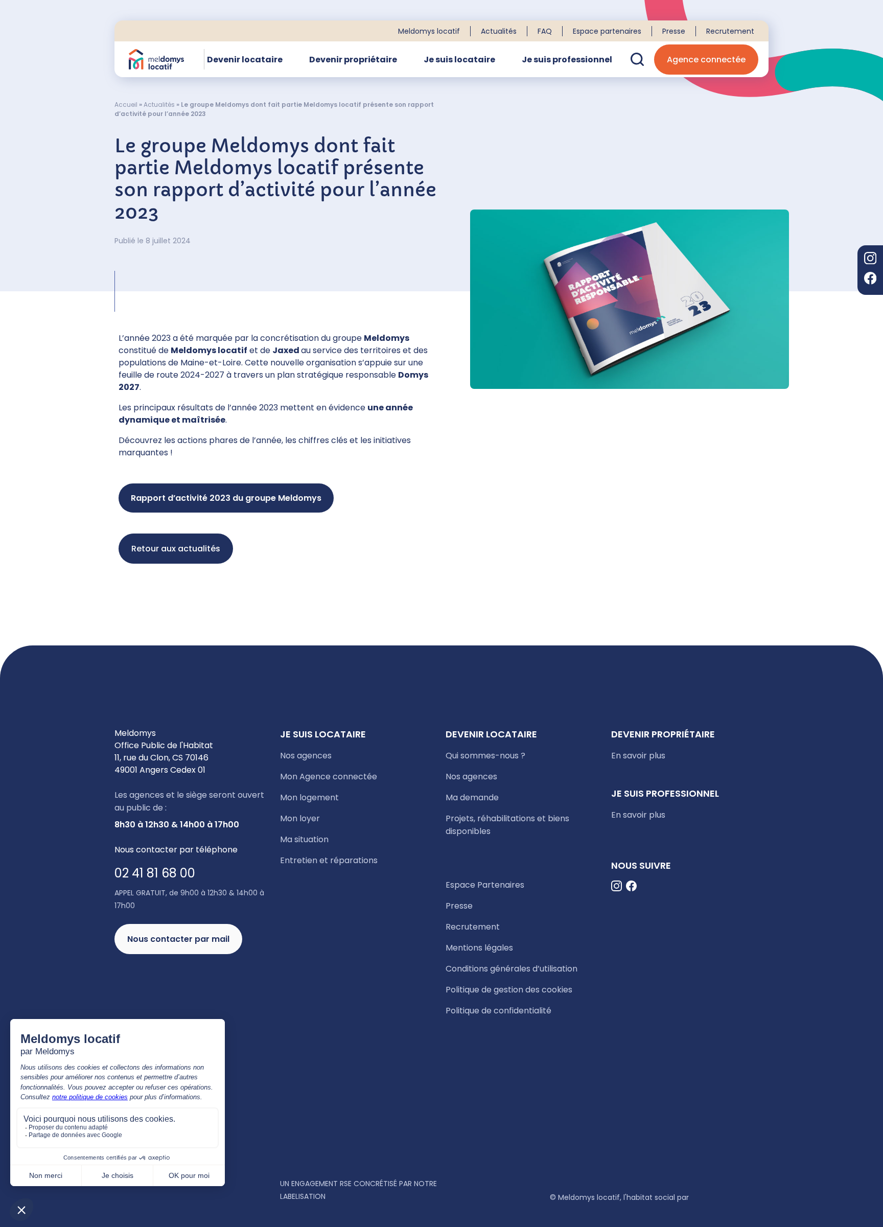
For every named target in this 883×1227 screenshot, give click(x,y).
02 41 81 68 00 (154, 873)
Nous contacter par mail (178, 939)
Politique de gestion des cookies (509, 990)
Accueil (125, 104)
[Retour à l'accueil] (156, 59)
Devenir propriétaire (353, 59)
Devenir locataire (245, 59)
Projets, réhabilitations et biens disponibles (507, 825)
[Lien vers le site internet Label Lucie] (193, 1196)
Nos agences (306, 755)
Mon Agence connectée (328, 776)
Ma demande (472, 797)
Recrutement (730, 31)
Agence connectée (706, 59)
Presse (673, 31)
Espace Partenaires (485, 885)
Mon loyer (300, 818)
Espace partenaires (607, 31)
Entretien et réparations (329, 860)
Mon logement (309, 797)
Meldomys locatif (429, 31)
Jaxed (285, 350)
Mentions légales (479, 948)
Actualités (499, 31)
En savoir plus (638, 755)
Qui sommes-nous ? (485, 755)
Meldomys (386, 338)
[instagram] (870, 260)
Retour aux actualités (175, 548)
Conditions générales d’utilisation (511, 969)
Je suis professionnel (567, 59)
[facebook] (870, 280)
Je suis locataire (459, 59)
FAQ (545, 31)
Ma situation (304, 839)
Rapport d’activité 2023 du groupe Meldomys (226, 498)
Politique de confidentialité (498, 1010)
